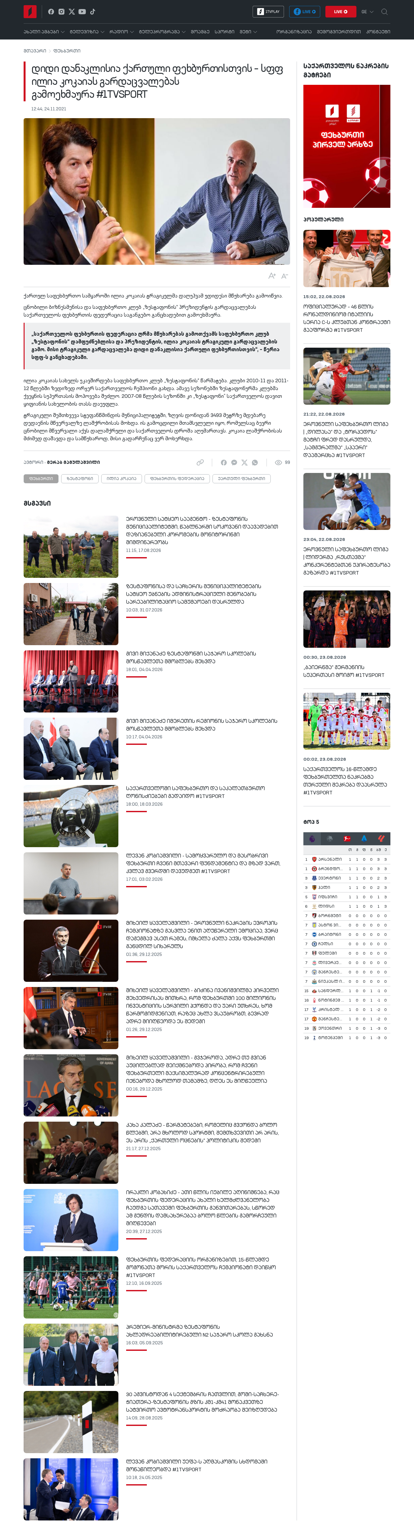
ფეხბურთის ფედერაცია (177, 479)
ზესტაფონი (80, 479)
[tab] (312, 838)
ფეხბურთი (67, 51)
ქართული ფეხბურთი (241, 479)
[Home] (30, 11)
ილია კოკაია (121, 479)
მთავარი (35, 51)
